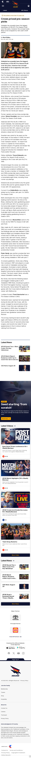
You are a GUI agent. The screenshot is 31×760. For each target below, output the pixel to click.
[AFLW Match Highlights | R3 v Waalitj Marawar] (15, 475)
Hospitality (4, 699)
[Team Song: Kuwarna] (15, 537)
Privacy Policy (24, 680)
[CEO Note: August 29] (15, 368)
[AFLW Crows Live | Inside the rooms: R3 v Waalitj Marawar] (15, 507)
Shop (2, 695)
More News (15, 604)
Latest (5, 10)
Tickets (3, 692)
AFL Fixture (24, 10)
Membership (4, 689)
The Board (4, 715)
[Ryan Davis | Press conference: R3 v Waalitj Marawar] (15, 443)
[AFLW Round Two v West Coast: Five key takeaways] (15, 349)
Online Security (6, 755)
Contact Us (4, 708)
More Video (15, 555)
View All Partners (14, 636)
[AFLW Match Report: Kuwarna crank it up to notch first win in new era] (15, 358)
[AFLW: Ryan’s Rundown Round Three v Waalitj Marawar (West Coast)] (15, 596)
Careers (3, 711)
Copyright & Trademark (18, 752)
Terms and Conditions (16, 750)
